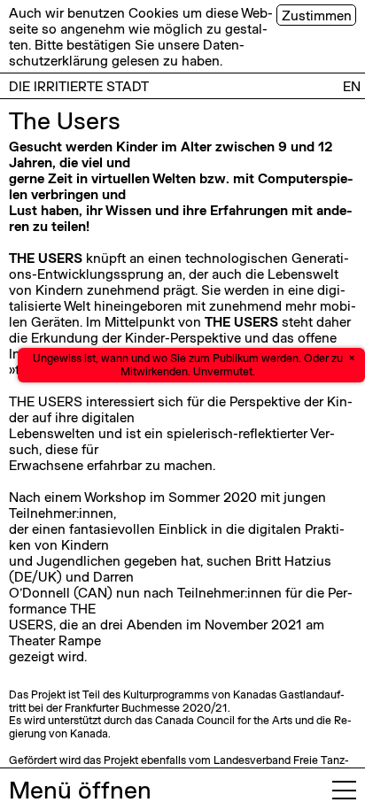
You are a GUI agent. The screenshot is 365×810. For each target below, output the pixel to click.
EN (352, 86)
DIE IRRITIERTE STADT (79, 86)
